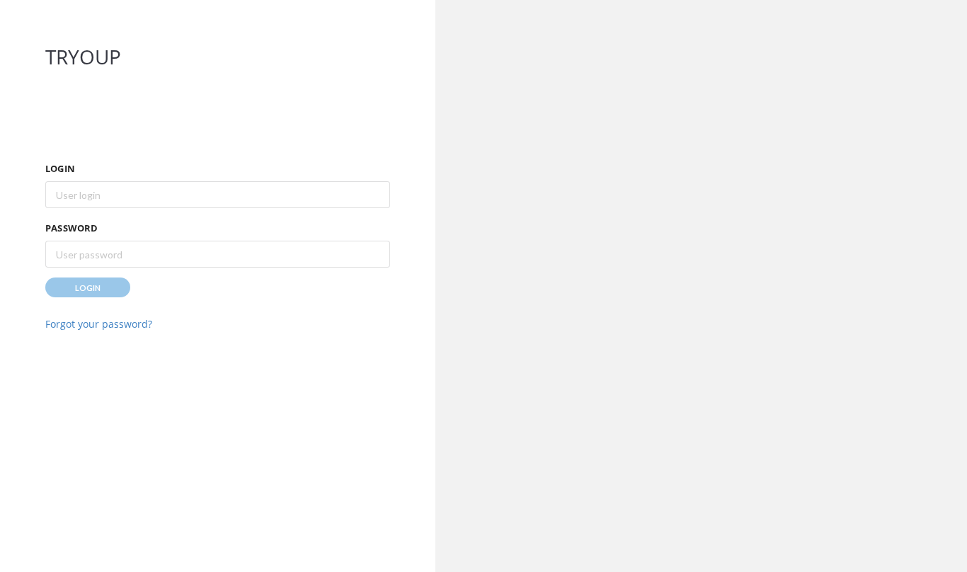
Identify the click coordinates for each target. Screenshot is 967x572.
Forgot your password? (98, 324)
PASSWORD (71, 228)
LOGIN (60, 168)
